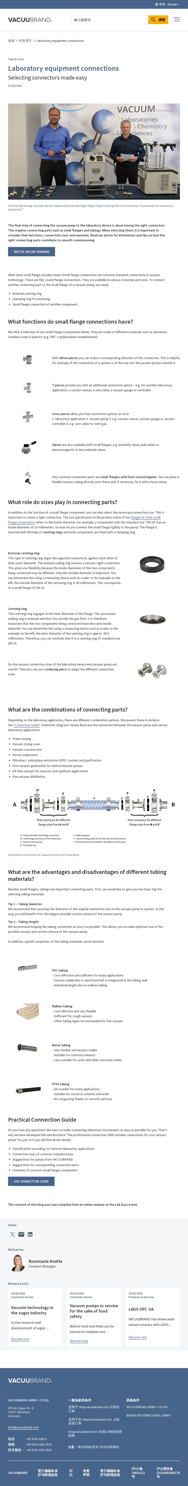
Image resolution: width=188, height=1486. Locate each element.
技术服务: (15, 1450)
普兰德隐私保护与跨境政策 (48, 1473)
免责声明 (86, 1473)
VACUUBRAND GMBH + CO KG (147, 1407)
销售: (11, 1444)
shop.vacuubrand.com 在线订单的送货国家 (95, 1434)
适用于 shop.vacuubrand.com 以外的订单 (93, 1409)
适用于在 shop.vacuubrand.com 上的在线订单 (93, 1421)
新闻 (11, 41)
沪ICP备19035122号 (138, 1473)
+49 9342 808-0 (36, 1439)
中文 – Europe (168, 4)
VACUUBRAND (18, 1473)
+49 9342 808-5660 (39, 1450)
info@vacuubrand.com (23, 1427)
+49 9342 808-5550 (39, 1444)
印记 (71, 1473)
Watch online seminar (31, 252)
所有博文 (25, 41)
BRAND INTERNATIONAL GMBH (148, 1415)
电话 (11, 1439)
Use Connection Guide (31, 1181)
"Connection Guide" (26, 725)
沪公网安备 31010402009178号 (168, 1473)
